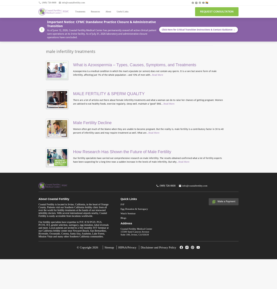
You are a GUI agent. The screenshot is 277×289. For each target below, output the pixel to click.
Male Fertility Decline (92, 122)
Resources (95, 11)
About (108, 11)
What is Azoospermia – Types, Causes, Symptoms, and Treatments (134, 64)
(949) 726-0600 (49, 2)
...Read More (156, 75)
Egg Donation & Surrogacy (134, 209)
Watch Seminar (128, 213)
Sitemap (109, 247)
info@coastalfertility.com (73, 2)
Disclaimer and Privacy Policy (158, 247)
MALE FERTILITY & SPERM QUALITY (109, 93)
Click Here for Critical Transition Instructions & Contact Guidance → (198, 29)
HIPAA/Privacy (127, 247)
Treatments (80, 11)
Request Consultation (217, 11)
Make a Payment (226, 201)
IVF (122, 204)
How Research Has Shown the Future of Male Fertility (122, 151)
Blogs (123, 218)
